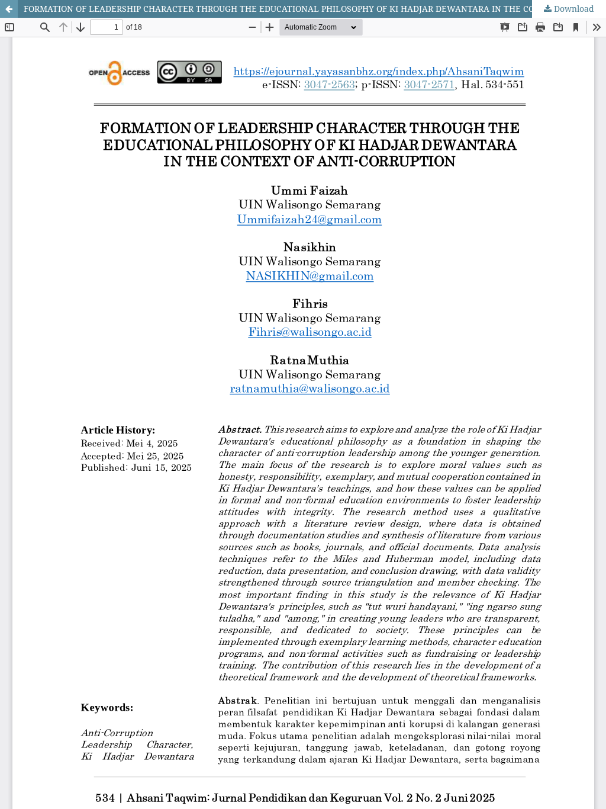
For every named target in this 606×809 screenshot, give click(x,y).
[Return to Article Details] (9, 9)
